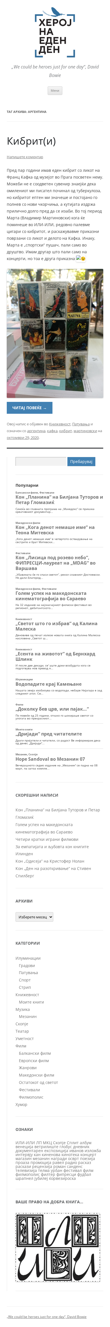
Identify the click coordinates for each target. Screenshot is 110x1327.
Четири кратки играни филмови (47, 839)
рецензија (42, 1166)
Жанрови (28, 1067)
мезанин (41, 1158)
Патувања (81, 423)
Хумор (21, 1104)
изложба (93, 1150)
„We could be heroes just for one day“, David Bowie (47, 1316)
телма (44, 1170)
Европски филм (34, 1060)
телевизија (26, 1170)
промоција (40, 1162)
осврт (73, 1158)
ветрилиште (46, 1146)
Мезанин (28, 1016)
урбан (56, 1170)
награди (59, 1158)
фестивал (72, 1170)
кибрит (65, 430)
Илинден (24, 853)
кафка (52, 430)
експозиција (56, 1150)
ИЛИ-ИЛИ (25, 1142)
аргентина (36, 430)
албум (85, 1142)
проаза (22, 1162)
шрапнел (24, 1178)
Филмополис (31, 1097)
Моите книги (31, 1002)
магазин (24, 1158)
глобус (66, 1146)
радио (71, 1162)
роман (59, 1166)
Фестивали (29, 1089)
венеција (24, 1146)
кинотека (70, 1154)
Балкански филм (35, 1053)
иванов (76, 1150)
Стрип (25, 987)
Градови (27, 965)
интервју (24, 1154)
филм (88, 1170)
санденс (75, 1166)
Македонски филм (36, 1075)
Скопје (22, 1023)
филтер (48, 1174)
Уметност (25, 1038)
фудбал (84, 1174)
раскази (23, 1166)
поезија (87, 1158)
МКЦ (47, 1142)
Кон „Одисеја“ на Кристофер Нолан (50, 861)
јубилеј (41, 1178)
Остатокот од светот (38, 1082)
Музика (23, 1009)
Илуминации (28, 958)
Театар (22, 1031)
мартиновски (85, 430)
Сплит (73, 1142)
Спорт (25, 980)
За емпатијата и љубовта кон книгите (52, 846)
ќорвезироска (62, 1178)
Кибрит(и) (31, 141)
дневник (81, 1146)
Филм (21, 1046)
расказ (84, 1162)
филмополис (28, 1174)
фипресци (66, 1174)
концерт (88, 1154)
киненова (51, 1154)
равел (58, 1162)
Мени (55, 90)
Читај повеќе (29, 407)
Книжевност (60, 423)
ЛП (39, 1142)
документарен (29, 1150)
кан (37, 1154)
